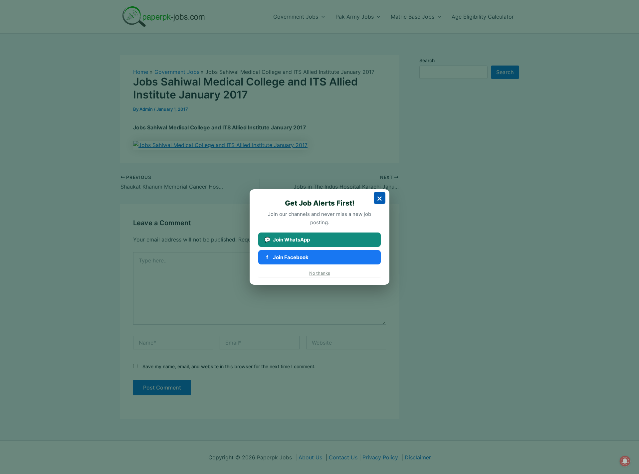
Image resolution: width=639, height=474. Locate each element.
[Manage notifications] (625, 461)
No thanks (319, 273)
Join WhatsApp (287, 240)
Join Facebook (287, 257)
